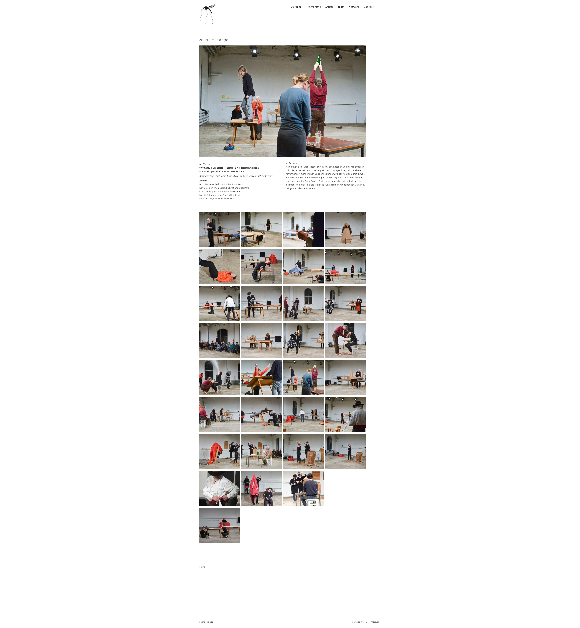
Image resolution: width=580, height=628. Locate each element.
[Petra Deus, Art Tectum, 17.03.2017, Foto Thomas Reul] (219, 266)
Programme (313, 6)
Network (354, 6)
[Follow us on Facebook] (378, 7)
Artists (329, 6)
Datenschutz (358, 622)
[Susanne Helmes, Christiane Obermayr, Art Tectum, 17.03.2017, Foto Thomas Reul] (261, 266)
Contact (369, 6)
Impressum (374, 622)
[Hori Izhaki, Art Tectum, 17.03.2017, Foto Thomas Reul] (303, 229)
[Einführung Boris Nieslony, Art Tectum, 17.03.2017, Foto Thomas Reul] (219, 229)
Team (341, 6)
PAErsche (296, 6)
